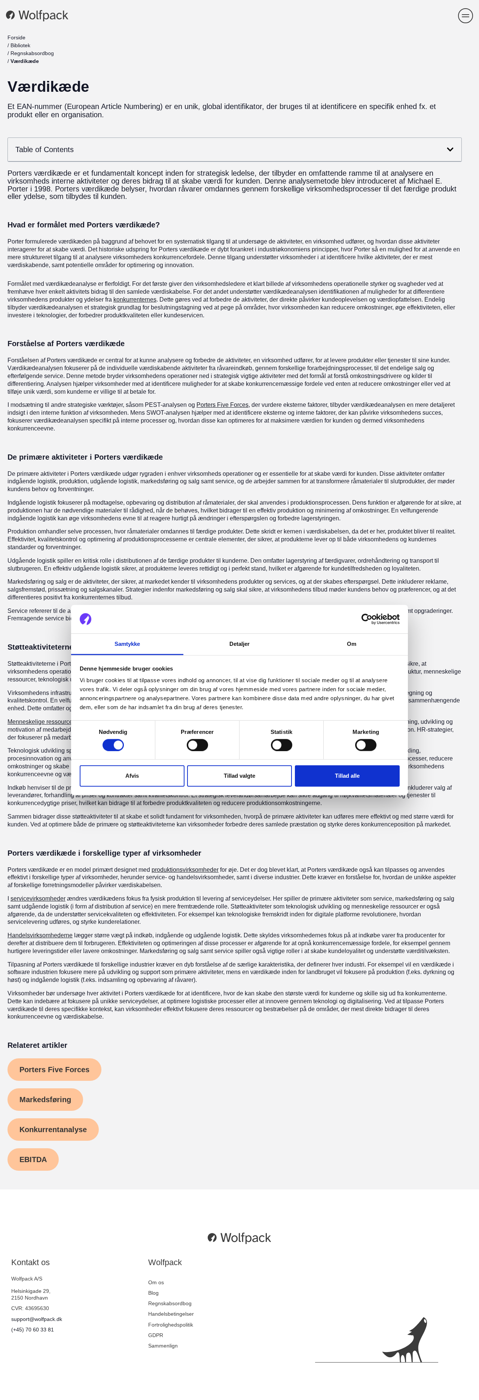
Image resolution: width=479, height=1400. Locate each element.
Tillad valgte (239, 775)
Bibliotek (20, 45)
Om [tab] (351, 644)
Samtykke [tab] (127, 644)
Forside (16, 37)
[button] (465, 15)
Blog (153, 1293)
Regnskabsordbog (32, 53)
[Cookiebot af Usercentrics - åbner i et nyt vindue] (367, 619)
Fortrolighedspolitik (170, 1325)
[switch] (197, 745)
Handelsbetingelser (171, 1314)
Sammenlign (163, 1346)
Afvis (132, 775)
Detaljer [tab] (239, 644)
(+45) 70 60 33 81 (32, 1330)
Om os (156, 1282)
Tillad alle (347, 775)
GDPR (155, 1335)
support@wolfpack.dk (36, 1319)
